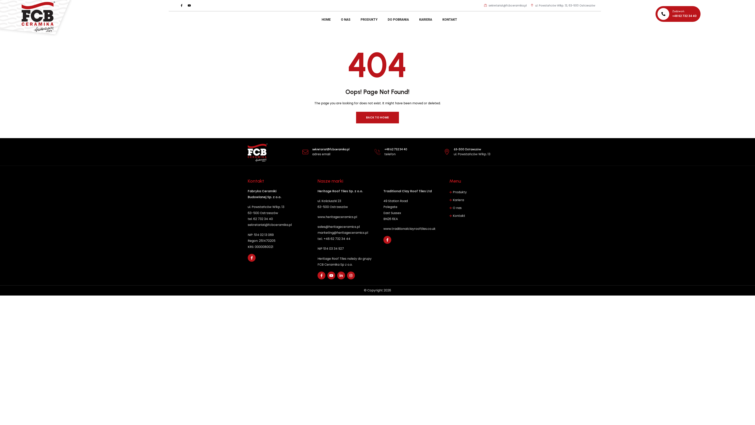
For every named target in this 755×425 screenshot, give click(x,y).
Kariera (458, 200)
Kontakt (459, 215)
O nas (457, 208)
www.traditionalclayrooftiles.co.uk (409, 228)
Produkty (460, 192)
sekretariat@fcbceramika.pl (507, 5)
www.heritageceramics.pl (337, 217)
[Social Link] (181, 5)
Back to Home (377, 117)
